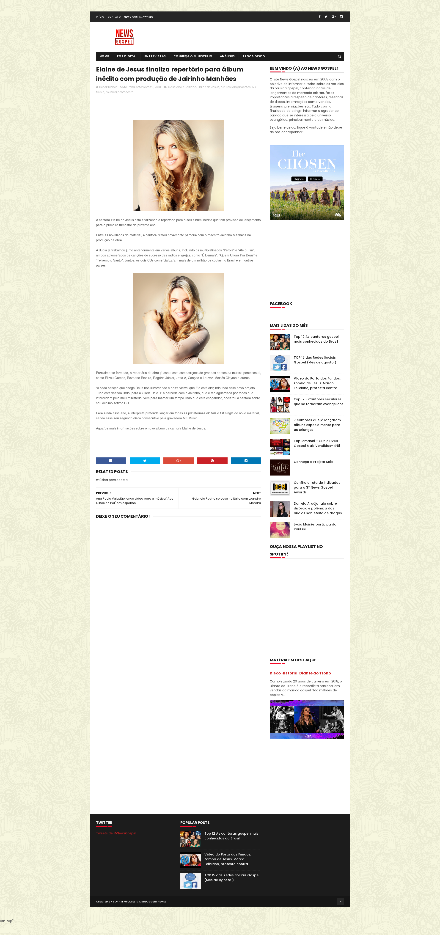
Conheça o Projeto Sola (313, 461)
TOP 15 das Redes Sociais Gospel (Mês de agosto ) (315, 360)
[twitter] (326, 16)
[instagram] (341, 16)
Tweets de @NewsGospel (116, 833)
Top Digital (127, 56)
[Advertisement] (179, 108)
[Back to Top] (340, 901)
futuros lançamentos (236, 87)
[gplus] (333, 16)
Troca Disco (253, 56)
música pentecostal (120, 92)
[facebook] (319, 16)
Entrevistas (155, 56)
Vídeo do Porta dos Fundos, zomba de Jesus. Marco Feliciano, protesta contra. (317, 383)
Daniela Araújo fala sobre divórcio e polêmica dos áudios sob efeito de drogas (318, 508)
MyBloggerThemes (153, 901)
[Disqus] (178, 582)
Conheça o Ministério (192, 56)
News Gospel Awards (139, 17)
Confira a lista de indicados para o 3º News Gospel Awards (317, 487)
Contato (114, 17)
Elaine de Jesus (208, 87)
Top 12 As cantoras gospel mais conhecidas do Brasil (316, 339)
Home (104, 56)
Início (100, 17)
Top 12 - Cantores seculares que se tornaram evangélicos (319, 401)
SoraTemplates (124, 901)
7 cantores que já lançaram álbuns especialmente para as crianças (317, 425)
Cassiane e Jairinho (182, 87)
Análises (227, 56)
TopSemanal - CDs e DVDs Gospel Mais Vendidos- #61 (317, 443)
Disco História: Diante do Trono (300, 673)
